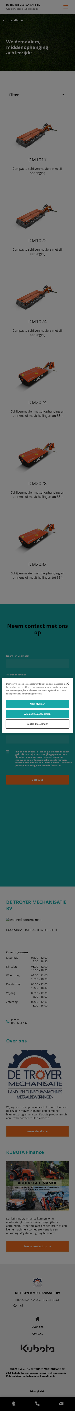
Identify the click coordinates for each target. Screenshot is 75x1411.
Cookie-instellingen (37, 723)
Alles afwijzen (37, 703)
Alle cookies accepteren (37, 713)
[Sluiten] (67, 683)
